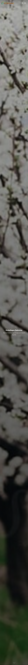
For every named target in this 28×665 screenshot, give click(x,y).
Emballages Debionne (14, 330)
